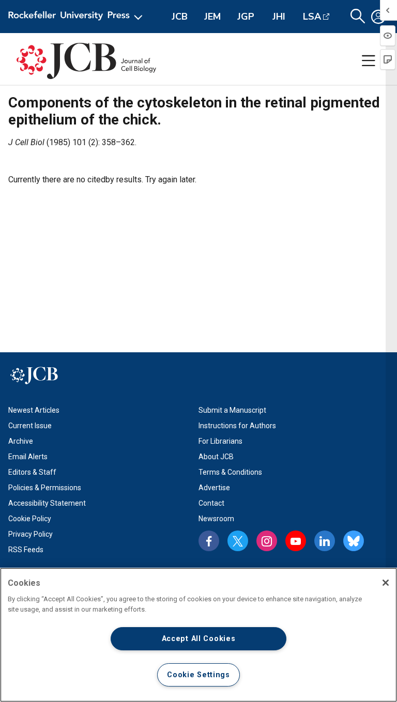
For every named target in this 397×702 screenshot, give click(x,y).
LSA (312, 16)
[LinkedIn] (324, 541)
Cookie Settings (198, 674)
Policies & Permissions (44, 487)
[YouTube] (295, 541)
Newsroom (216, 518)
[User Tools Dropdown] (378, 16)
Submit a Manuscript (232, 410)
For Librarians (220, 441)
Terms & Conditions (230, 472)
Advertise (214, 487)
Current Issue (30, 426)
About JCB (216, 457)
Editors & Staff (32, 472)
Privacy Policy (30, 534)
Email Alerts (28, 457)
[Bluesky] (353, 541)
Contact (211, 503)
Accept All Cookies (199, 638)
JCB (180, 16)
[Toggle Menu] (368, 61)
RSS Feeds (25, 549)
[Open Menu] (77, 16)
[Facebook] (208, 541)
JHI (278, 16)
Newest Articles (33, 410)
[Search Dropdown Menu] (357, 16)
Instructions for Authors (237, 426)
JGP (245, 16)
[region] (198, 635)
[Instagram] (266, 541)
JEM (212, 16)
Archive (20, 441)
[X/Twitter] (237, 541)
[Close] (385, 582)
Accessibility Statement (47, 503)
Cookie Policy (29, 518)
